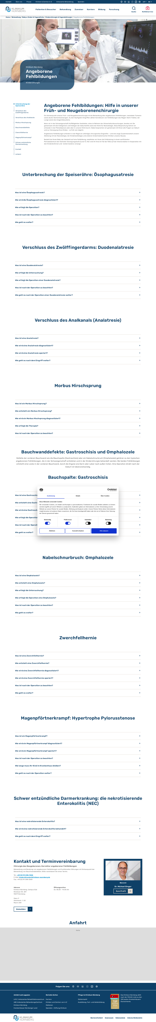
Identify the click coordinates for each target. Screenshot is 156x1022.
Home (8, 17)
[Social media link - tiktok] (136, 2)
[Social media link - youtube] (125, 2)
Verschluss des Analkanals (25, 117)
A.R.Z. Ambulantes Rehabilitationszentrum (29, 999)
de (149, 2)
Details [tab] (78, 496)
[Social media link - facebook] (121, 2)
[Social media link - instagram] (132, 2)
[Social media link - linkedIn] (129, 2)
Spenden (81, 2)
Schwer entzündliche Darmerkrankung (23, 143)
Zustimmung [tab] (51, 496)
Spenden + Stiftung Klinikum (56, 1008)
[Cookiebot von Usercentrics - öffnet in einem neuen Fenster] (109, 490)
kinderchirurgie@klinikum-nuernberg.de (34, 877)
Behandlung (16, 17)
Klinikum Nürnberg (20, 1005)
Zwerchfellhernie (22, 132)
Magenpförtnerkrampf (23, 137)
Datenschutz (120, 1018)
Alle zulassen (104, 531)
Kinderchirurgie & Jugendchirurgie (59, 17)
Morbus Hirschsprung (23, 122)
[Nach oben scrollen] (153, 1019)
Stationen (49, 1005)
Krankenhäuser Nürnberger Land (25, 1008)
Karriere (49, 999)
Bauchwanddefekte (23, 127)
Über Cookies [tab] (105, 496)
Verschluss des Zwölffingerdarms (22, 111)
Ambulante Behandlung (64, 2)
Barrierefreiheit (97, 1018)
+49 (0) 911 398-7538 (25, 875)
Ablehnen (52, 531)
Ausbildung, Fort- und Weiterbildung (91, 1002)
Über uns (19, 2)
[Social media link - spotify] (139, 2)
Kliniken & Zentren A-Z (44, 2)
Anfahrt (18, 154)
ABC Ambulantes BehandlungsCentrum (28, 1002)
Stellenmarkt (82, 999)
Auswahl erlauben (78, 531)
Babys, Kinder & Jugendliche (33, 17)
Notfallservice (147, 12)
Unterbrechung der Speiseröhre (23, 105)
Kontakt (8, 2)
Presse (29, 2)
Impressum (109, 1018)
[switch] (67, 523)
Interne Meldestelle (134, 1018)
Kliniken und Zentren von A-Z (56, 1002)
